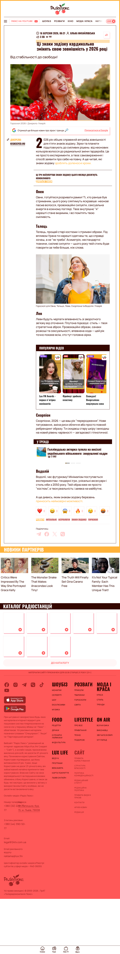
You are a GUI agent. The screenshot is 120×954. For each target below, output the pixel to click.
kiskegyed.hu (17, 144)
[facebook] (47, 534)
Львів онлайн (59, 778)
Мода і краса (84, 21)
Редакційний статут (81, 781)
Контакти (79, 802)
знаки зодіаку (79, 520)
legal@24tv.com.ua (15, 842)
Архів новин (80, 807)
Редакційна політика (80, 789)
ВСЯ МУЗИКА (103, 725)
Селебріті (57, 695)
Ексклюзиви (58, 705)
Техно (77, 735)
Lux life (60, 752)
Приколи (79, 690)
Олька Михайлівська (82, 33)
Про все (78, 725)
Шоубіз (46, 21)
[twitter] (55, 534)
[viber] (62, 534)
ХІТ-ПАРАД (102, 740)
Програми (57, 763)
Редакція (79, 812)
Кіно (70, 21)
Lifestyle (83, 719)
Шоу (54, 700)
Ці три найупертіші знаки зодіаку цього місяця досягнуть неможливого (67, 176)
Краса (100, 695)
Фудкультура (59, 742)
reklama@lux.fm (13, 856)
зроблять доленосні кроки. (73, 163)
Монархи (57, 690)
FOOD (57, 719)
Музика (56, 709)
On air (103, 719)
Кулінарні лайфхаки (57, 736)
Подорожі (79, 740)
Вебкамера (57, 768)
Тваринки (79, 695)
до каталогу (60, 663)
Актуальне (51, 520)
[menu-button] (5, 21)
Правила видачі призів (82, 796)
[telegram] (39, 534)
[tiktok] (42, 685)
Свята (77, 705)
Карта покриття (60, 773)
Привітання (80, 730)
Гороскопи (80, 700)
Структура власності (79, 766)
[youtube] (7, 690)
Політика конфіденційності (83, 774)
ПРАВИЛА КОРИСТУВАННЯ (82, 759)
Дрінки (55, 730)
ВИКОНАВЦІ (102, 730)
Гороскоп (93, 520)
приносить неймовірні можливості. (59, 501)
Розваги (59, 21)
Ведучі (55, 758)
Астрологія (64, 520)
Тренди (100, 704)
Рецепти (56, 725)
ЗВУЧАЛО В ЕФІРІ (104, 735)
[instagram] (15, 685)
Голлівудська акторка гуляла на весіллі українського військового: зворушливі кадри (78, 451)
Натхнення (102, 21)
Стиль (100, 700)
